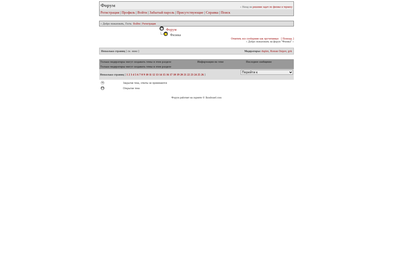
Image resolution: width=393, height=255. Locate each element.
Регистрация (110, 12)
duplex (265, 51)
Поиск (225, 12)
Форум (170, 29)
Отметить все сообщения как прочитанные (255, 38)
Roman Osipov (278, 51)
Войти (142, 12)
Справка (212, 12)
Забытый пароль (161, 12)
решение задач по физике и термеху (272, 6)
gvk (290, 51)
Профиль (128, 12)
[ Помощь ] (287, 38)
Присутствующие (190, 12)
